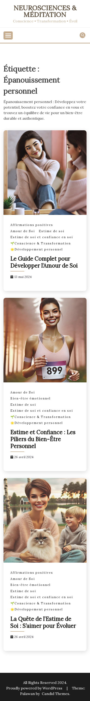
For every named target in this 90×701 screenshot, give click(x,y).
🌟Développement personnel (36, 249)
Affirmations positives (31, 225)
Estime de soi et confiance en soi (41, 237)
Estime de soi (51, 231)
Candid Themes (55, 693)
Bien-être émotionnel (30, 398)
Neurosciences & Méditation (45, 11)
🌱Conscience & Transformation (40, 243)
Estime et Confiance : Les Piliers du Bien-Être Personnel (42, 439)
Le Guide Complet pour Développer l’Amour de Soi (44, 262)
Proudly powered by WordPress (34, 688)
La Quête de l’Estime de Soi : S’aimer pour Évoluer (43, 622)
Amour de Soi (22, 231)
